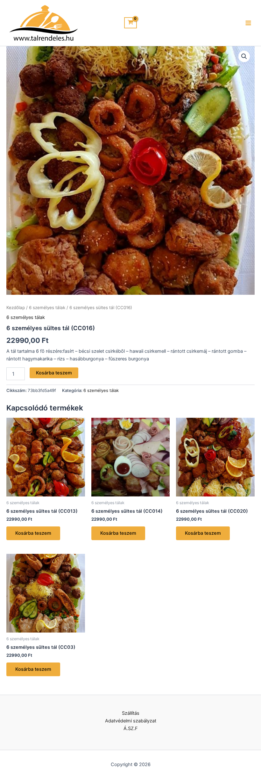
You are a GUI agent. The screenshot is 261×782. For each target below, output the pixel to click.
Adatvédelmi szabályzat (130, 721)
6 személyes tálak (47, 307)
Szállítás (130, 713)
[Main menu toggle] (248, 23)
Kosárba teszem (54, 373)
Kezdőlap (15, 307)
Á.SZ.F (130, 728)
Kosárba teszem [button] (33, 533)
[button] (244, 56)
